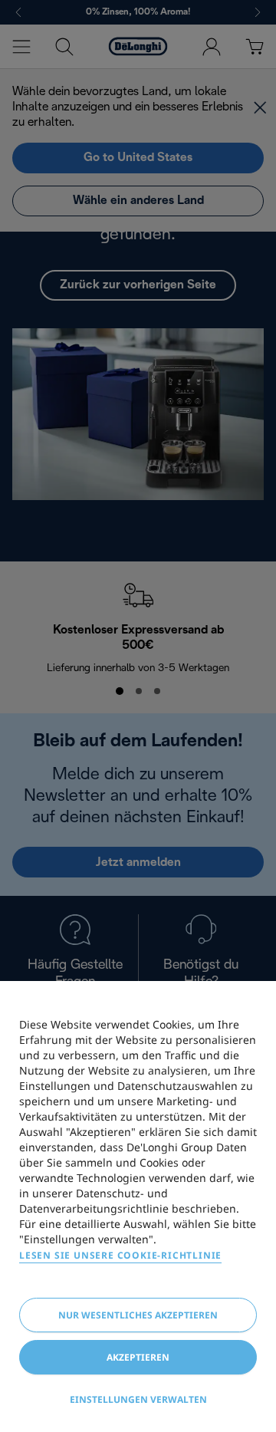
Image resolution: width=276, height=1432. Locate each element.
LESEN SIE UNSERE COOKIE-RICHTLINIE (120, 1255)
